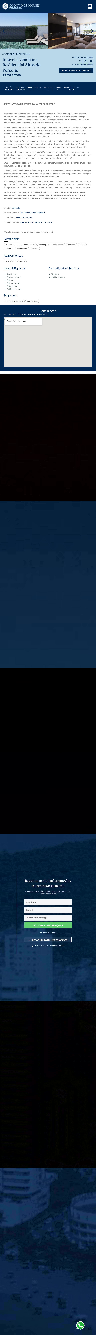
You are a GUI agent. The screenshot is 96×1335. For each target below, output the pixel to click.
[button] (90, 6)
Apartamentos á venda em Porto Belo (36, 222)
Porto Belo (24, 54)
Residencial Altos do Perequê (32, 213)
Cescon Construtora (23, 217)
